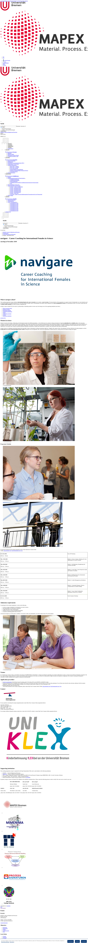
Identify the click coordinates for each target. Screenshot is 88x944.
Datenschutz (5, 928)
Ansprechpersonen (4, 922)
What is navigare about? (7, 308)
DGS (4, 931)
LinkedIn (4, 938)
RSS (1, 907)
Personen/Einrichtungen (6, 128)
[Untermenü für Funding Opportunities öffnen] (16, 165)
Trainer (4, 312)
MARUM (5, 774)
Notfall (4, 929)
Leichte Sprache (6, 930)
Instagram (5, 937)
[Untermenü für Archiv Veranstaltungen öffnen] (17, 202)
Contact (4, 314)
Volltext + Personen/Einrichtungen (8, 129)
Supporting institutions (7, 315)
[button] (15, 804)
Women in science (6, 309)
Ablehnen (77, 941)
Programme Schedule (7, 310)
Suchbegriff (2, 126)
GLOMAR (28, 777)
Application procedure (7, 313)
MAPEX (8, 905)
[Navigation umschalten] (0, 121)
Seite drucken (3, 908)
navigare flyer (3, 317)
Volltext (3, 127)
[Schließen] (5, 151)
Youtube (4, 936)
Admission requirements (7, 311)
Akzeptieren (84, 941)
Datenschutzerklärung (5, 942)
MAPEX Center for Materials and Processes (8, 132)
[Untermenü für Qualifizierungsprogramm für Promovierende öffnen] (25, 178)
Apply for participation (7, 682)
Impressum (5, 927)
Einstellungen (70, 941)
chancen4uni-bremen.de (13, 550)
